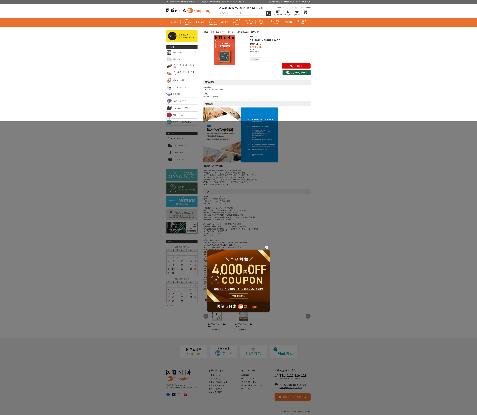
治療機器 (288, 22)
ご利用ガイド (280, 8)
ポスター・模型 (262, 22)
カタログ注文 (278, 15)
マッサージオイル (249, 22)
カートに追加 (297, 66)
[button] (266, 247)
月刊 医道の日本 (228, 32)
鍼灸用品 (224, 22)
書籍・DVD (200, 22)
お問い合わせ (306, 8)
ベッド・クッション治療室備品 (213, 22)
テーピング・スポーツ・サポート (183, 73)
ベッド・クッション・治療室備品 (183, 66)
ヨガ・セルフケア (179, 101)
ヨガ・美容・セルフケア (276, 22)
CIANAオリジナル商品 (187, 22)
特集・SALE (173, 22)
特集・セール (178, 115)
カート (305, 15)
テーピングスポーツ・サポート (236, 22)
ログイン (288, 15)
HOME (205, 32)
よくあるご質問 (292, 8)
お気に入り (297, 15)
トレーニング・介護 (302, 22)
